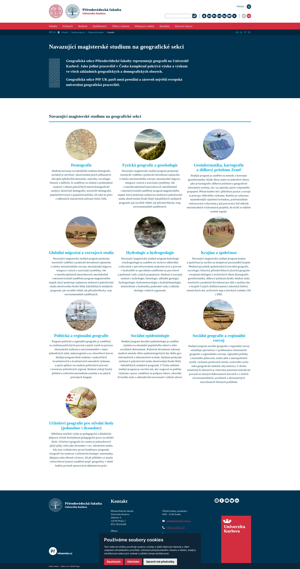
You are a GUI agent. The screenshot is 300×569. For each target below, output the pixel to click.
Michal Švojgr (74, 566)
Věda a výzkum (120, 26)
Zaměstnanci (100, 26)
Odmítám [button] (133, 561)
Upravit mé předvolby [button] (160, 561)
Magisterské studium (96, 32)
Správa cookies (54, 566)
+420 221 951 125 (176, 527)
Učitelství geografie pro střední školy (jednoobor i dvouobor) (81, 425)
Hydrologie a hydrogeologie (150, 252)
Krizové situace (183, 26)
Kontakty (165, 26)
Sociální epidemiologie (150, 335)
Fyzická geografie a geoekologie (150, 165)
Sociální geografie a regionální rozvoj (218, 338)
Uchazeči (67, 26)
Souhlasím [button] (114, 561)
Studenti (82, 26)
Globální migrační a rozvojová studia (81, 252)
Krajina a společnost (219, 252)
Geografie (110, 32)
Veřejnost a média (144, 26)
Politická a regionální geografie (81, 335)
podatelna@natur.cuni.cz (179, 520)
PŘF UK (52, 32)
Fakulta (53, 26)
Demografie (81, 165)
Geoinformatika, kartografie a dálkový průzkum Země (219, 167)
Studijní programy (78, 32)
